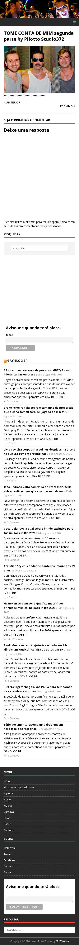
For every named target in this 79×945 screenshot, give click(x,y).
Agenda (8, 793)
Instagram (10, 848)
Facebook (9, 860)
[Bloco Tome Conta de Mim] (39, 16)
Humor (8, 799)
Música (8, 805)
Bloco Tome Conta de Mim (19, 787)
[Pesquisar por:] (39, 248)
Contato (8, 830)
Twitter (8, 854)
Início (7, 781)
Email (9, 334)
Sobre (7, 824)
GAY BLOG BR (17, 361)
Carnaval (9, 812)
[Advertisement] (39, 286)
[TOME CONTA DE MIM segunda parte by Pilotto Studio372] (39, 91)
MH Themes (62, 941)
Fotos (7, 818)
